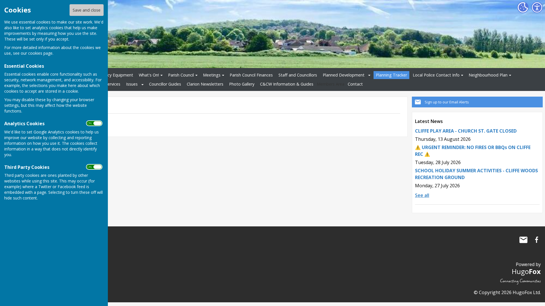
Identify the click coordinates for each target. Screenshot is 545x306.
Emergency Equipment (112, 75)
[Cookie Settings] (523, 7)
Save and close (86, 10)
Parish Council (181, 75)
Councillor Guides (165, 84)
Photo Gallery (241, 84)
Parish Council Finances (251, 75)
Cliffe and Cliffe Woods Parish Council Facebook (536, 239)
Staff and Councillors (297, 75)
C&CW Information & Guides (286, 84)
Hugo (526, 271)
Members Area (330, 84)
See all (422, 195)
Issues (132, 84)
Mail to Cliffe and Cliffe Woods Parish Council (523, 239)
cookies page (40, 53)
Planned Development (343, 75)
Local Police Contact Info (436, 75)
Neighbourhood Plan (488, 75)
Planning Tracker (391, 75)
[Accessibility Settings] (537, 7)
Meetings (212, 75)
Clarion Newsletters (205, 84)
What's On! (149, 75)
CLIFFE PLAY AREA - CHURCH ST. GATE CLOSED (466, 131)
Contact (355, 84)
